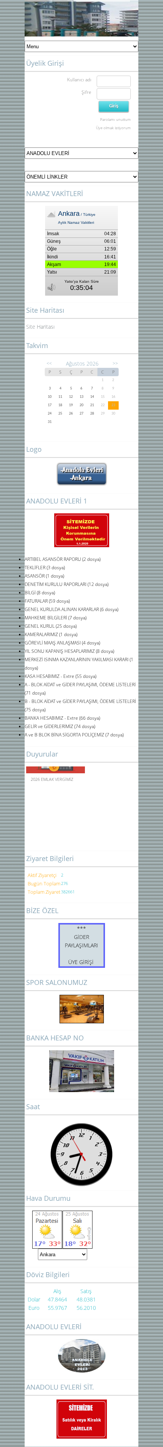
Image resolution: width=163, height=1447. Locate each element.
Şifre (86, 92)
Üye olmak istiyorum (113, 127)
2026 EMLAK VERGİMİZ (52, 777)
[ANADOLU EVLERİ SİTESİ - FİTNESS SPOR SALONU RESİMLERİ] (81, 1009)
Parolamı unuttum (115, 119)
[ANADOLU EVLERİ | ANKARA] (81, 1356)
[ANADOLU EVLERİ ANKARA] (82, 465)
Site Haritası (40, 326)
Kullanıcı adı (79, 79)
